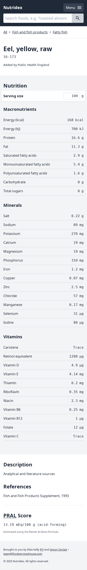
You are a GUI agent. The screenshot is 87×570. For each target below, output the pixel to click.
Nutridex (12, 7)
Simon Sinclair (58, 549)
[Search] (78, 18)
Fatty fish (60, 32)
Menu (70, 7)
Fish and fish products (30, 32)
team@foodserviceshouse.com (22, 554)
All (5, 32)
